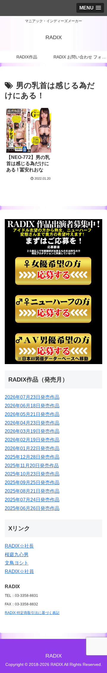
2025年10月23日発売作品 (32, 473)
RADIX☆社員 (19, 571)
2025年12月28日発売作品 (32, 457)
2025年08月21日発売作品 (32, 491)
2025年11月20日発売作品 (32, 465)
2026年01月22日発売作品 (32, 448)
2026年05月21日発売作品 (32, 414)
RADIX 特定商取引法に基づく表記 (32, 613)
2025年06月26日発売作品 (32, 508)
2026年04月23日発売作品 (32, 422)
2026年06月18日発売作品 (32, 405)
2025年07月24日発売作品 (32, 499)
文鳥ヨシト (17, 562)
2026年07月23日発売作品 (32, 397)
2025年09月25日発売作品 (32, 482)
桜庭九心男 (17, 554)
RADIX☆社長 (19, 545)
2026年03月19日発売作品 (32, 431)
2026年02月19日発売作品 (32, 439)
